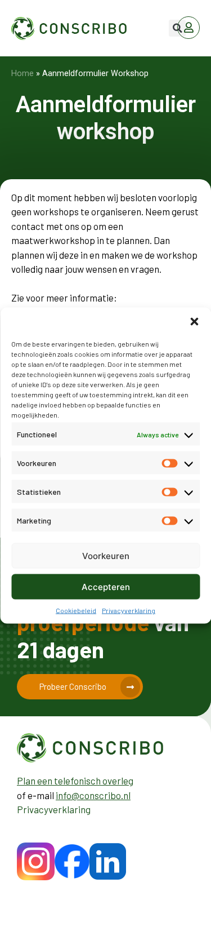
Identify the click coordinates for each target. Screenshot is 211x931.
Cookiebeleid (76, 610)
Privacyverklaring (128, 610)
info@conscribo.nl (93, 795)
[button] (194, 321)
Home (22, 73)
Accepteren (106, 586)
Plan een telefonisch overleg (75, 780)
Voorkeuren (105, 555)
